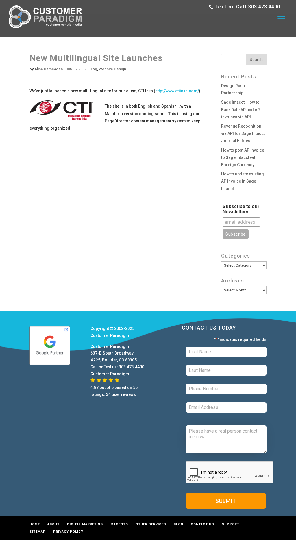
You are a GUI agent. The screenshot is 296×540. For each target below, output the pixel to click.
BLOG (178, 524)
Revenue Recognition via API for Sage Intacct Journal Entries (243, 133)
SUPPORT (230, 524)
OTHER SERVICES (151, 524)
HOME (34, 524)
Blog (93, 69)
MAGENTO (119, 524)
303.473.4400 (264, 7)
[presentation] (230, 472)
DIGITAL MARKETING (85, 524)
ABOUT (53, 524)
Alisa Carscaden (48, 69)
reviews (128, 394)
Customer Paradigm (109, 335)
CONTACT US (202, 524)
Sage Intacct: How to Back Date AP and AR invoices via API (240, 109)
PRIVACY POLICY (68, 532)
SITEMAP (37, 532)
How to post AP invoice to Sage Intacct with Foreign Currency (242, 157)
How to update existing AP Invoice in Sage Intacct (242, 181)
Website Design (112, 69)
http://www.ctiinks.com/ (177, 91)
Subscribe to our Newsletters (241, 209)
